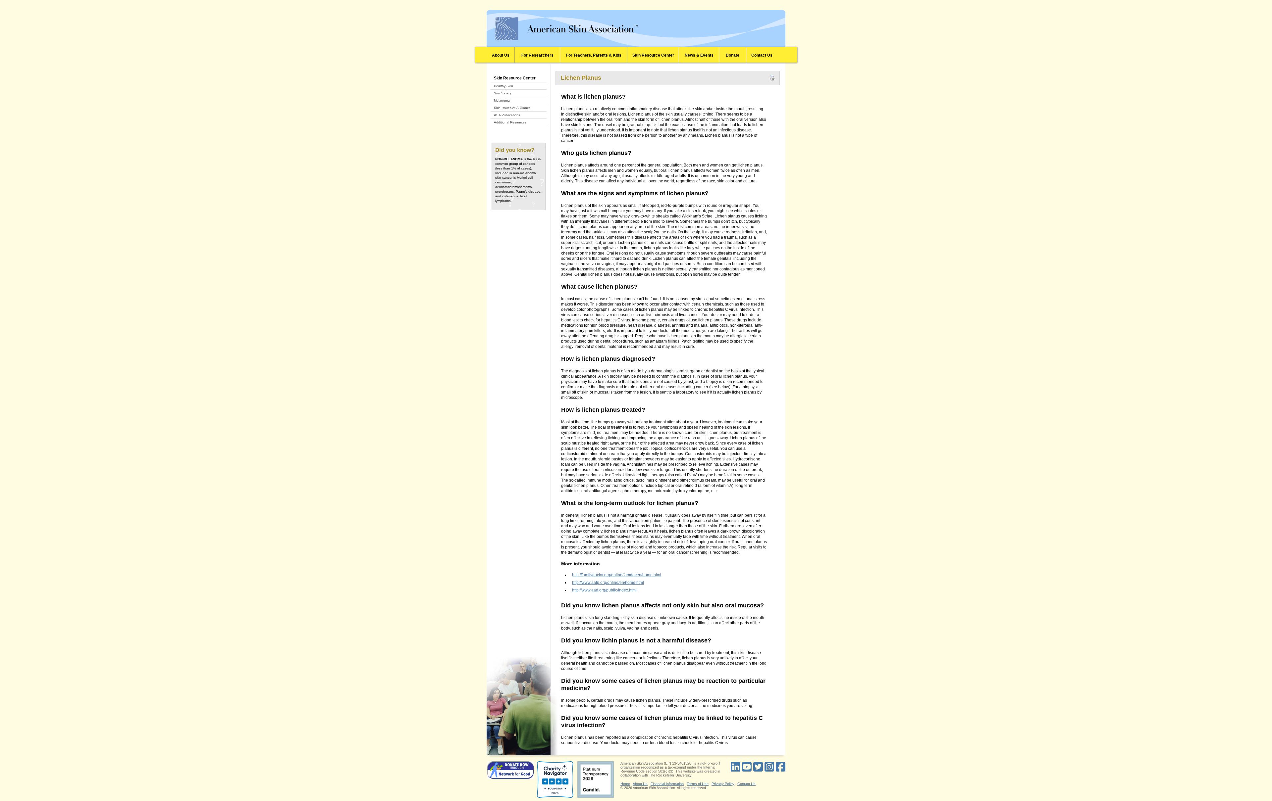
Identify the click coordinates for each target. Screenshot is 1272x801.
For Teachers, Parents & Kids (593, 55)
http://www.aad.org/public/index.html (604, 590)
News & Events (699, 55)
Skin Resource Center (653, 55)
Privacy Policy (723, 784)
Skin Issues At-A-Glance (512, 108)
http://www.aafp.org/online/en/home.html (608, 582)
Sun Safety (502, 93)
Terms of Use (698, 784)
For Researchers (537, 55)
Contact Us (761, 55)
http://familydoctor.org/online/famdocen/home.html (616, 575)
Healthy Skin (503, 86)
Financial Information (667, 784)
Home (625, 784)
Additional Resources (510, 122)
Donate (732, 55)
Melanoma (502, 100)
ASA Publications (507, 115)
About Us (500, 55)
